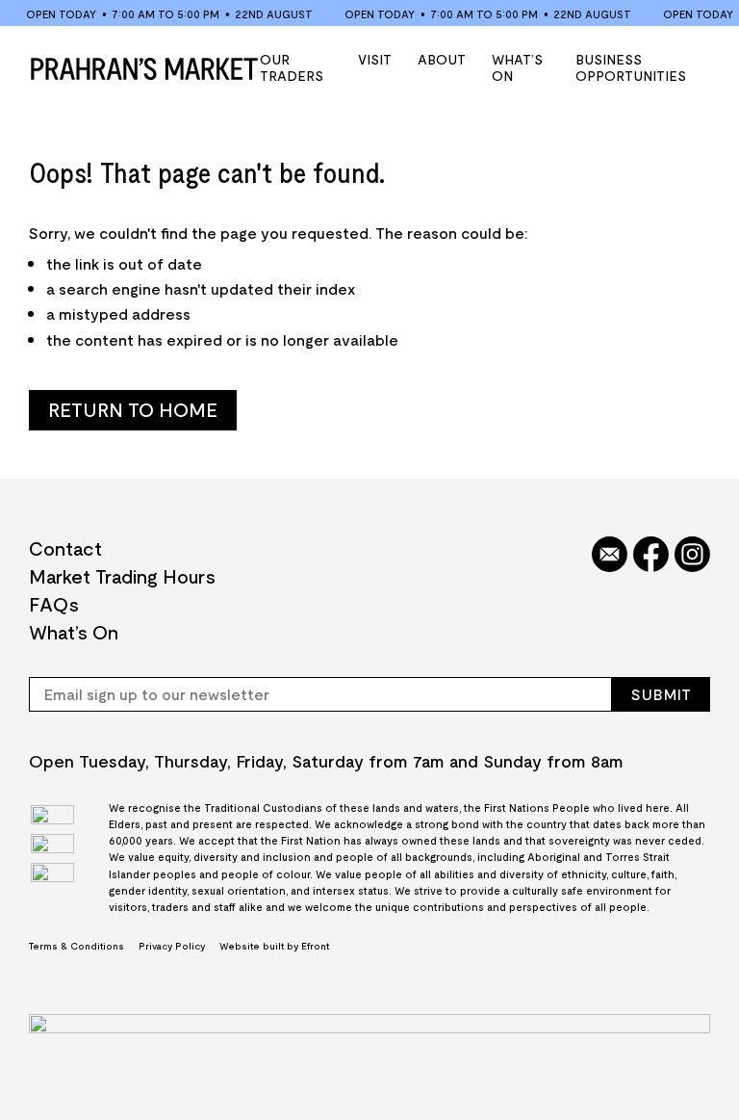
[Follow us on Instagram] (692, 555)
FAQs (54, 603)
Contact (65, 547)
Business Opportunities (630, 67)
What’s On (517, 67)
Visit (375, 58)
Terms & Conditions (76, 945)
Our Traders (291, 67)
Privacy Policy (172, 945)
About (442, 58)
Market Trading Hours (122, 575)
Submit (661, 694)
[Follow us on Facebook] (651, 555)
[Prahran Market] (144, 68)
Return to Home (132, 409)
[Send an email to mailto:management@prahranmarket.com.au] (609, 555)
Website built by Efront (274, 945)
